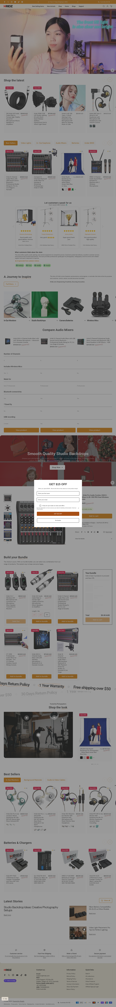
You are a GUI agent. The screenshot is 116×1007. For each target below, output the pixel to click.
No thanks (58, 520)
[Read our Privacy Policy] (78, 508)
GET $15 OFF (58, 513)
